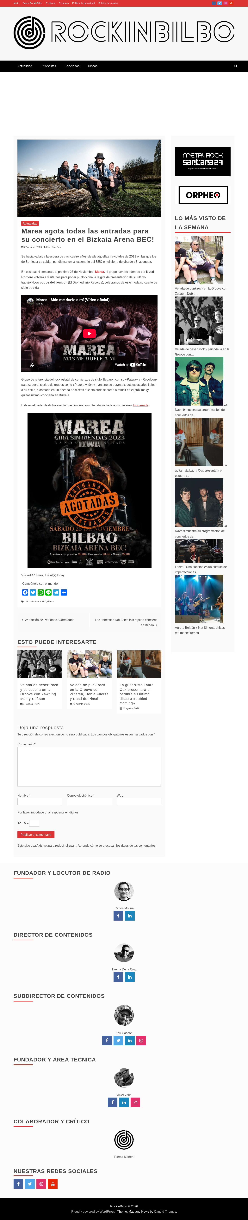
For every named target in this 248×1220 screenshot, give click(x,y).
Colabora (64, 3)
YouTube (231, 3)
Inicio (16, 3)
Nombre (23, 795)
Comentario (26, 744)
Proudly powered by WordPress (93, 1211)
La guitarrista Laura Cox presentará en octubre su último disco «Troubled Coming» (137, 694)
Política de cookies (108, 3)
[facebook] (118, 916)
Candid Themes (165, 1211)
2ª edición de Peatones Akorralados (49, 620)
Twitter (219, 3)
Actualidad (24, 66)
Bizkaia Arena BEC (36, 601)
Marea (50, 601)
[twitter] (118, 1040)
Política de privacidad (83, 3)
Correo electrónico (80, 795)
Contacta (50, 3)
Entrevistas (48, 66)
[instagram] (141, 1040)
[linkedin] (130, 916)
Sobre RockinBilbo (32, 3)
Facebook (214, 3)
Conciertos (72, 66)
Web (120, 795)
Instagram (225, 3)
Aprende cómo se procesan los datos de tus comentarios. (117, 845)
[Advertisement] (124, 101)
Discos (92, 66)
